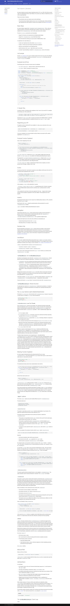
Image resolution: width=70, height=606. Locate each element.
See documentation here (45, 242)
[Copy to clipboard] (51, 70)
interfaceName (48, 22)
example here (24, 55)
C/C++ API (20, 3)
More (30, 3)
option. (21, 590)
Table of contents (58, 8)
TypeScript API (25, 3)
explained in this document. (22, 233)
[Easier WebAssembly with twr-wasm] (5, 1)
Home (6, 3)
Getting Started (10, 3)
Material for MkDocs (11, 604)
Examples (15, 3)
